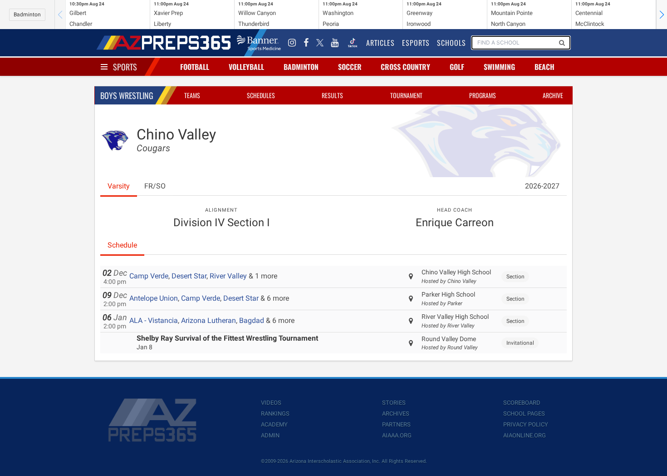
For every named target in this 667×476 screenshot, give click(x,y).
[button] (661, 14)
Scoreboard (521, 402)
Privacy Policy (525, 424)
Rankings (275, 413)
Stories (394, 402)
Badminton (27, 14)
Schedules (261, 95)
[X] (319, 42)
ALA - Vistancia (153, 320)
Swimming (499, 66)
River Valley (228, 276)
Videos (271, 402)
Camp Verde (148, 276)
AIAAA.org (397, 435)
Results (332, 95)
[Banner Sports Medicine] (259, 42)
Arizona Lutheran (208, 320)
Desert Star (189, 276)
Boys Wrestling (126, 95)
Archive (553, 95)
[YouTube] (335, 42)
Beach (544, 66)
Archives (395, 413)
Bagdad (251, 320)
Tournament (406, 95)
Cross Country (405, 66)
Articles (380, 42)
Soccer (350, 66)
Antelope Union (153, 298)
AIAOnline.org (524, 435)
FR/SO (155, 186)
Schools (451, 42)
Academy (274, 424)
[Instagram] (292, 42)
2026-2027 (542, 186)
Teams (192, 95)
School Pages (524, 413)
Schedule (122, 245)
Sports (125, 67)
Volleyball (246, 66)
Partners (396, 424)
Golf (457, 66)
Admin (270, 435)
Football (194, 66)
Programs (482, 95)
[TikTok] (352, 43)
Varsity (119, 186)
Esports (416, 42)
